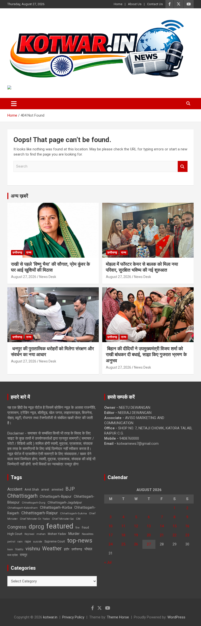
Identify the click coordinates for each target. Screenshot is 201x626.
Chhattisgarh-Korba (56, 507)
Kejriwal (29, 534)
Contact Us (155, 4)
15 (174, 526)
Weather (52, 548)
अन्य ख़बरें (19, 196)
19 (136, 535)
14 (162, 526)
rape (28, 541)
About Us (134, 4)
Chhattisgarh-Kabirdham (22, 507)
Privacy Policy (73, 617)
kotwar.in (50, 617)
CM (78, 518)
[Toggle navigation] (13, 103)
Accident (14, 489)
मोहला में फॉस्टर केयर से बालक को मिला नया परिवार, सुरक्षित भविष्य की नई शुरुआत (142, 267)
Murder (74, 533)
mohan (41, 534)
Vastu (19, 549)
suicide (37, 541)
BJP (70, 489)
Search (183, 166)
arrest (45, 489)
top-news (79, 540)
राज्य (28, 252)
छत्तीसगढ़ (77, 549)
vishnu (32, 549)
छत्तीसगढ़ (17, 252)
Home (118, 4)
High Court (14, 534)
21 (162, 535)
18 (123, 535)
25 (123, 544)
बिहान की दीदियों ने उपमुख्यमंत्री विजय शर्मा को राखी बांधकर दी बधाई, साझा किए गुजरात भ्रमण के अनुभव (146, 354)
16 (187, 526)
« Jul (108, 562)
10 (111, 526)
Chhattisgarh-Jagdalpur (65, 502)
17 (111, 535)
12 (136, 526)
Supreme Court (54, 541)
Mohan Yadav (57, 534)
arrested (57, 489)
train (10, 549)
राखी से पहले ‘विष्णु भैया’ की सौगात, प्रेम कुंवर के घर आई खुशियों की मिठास (50, 267)
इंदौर (66, 549)
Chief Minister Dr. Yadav (35, 518)
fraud (85, 527)
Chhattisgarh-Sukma (73, 513)
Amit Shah (32, 489)
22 (174, 535)
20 (149, 535)
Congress (16, 527)
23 (187, 535)
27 (149, 544)
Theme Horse (118, 617)
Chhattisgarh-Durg (33, 502)
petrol (11, 541)
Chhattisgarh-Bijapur (56, 496)
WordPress (176, 617)
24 (111, 544)
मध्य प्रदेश (12, 555)
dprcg (36, 526)
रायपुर (23, 555)
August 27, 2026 (23, 277)
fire (77, 527)
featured (59, 526)
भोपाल (88, 549)
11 (123, 526)
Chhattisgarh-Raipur (39, 512)
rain (20, 541)
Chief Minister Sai (63, 518)
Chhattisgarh (22, 496)
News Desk (47, 277)
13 (149, 526)
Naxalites (87, 534)
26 (136, 544)
